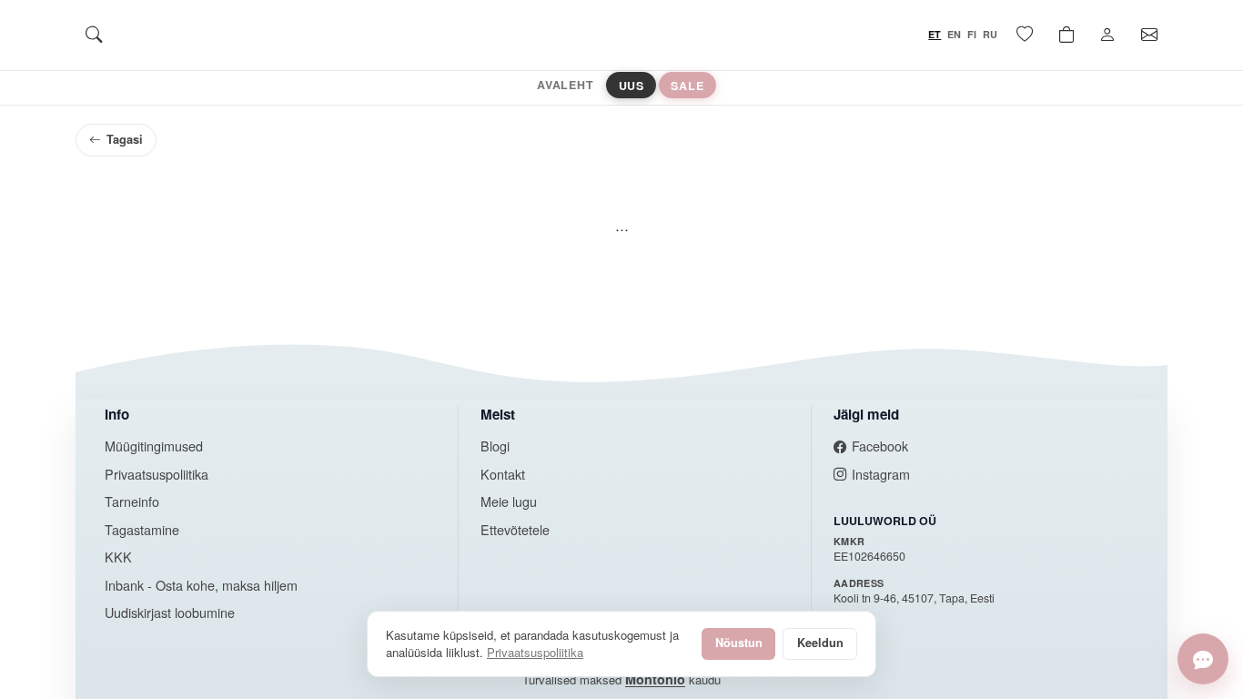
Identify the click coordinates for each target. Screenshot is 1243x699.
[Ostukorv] (1066, 34)
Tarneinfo (132, 501)
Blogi (495, 445)
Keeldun (820, 642)
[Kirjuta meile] (1202, 658)
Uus (631, 84)
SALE (687, 84)
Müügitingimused (154, 445)
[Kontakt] (1149, 34)
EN (954, 34)
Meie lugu (508, 501)
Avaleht (565, 84)
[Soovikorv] (1024, 34)
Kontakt (502, 473)
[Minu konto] (1107, 34)
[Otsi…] (94, 34)
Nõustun (739, 642)
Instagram (881, 473)
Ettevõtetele (515, 529)
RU (990, 34)
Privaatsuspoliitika (156, 473)
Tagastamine (142, 529)
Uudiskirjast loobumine (170, 612)
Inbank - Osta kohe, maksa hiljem (201, 584)
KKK (118, 556)
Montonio (655, 679)
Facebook (880, 445)
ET (934, 34)
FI (971, 34)
